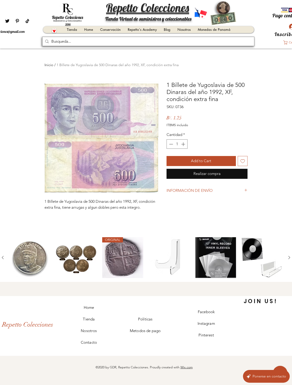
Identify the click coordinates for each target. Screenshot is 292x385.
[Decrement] (170, 144)
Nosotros (89, 330)
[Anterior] (2, 257)
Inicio (48, 65)
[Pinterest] (17, 21)
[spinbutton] (177, 144)
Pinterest (206, 335)
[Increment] (183, 144)
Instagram (206, 323)
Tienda (89, 319)
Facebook (206, 312)
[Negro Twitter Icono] (7, 21)
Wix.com (186, 367)
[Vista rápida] (29, 257)
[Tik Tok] (27, 21)
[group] (146, 257)
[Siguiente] (289, 257)
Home (89, 307)
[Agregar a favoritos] (243, 161)
